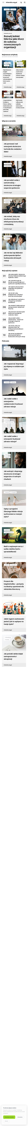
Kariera (7, 9)
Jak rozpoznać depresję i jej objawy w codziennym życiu (14, 366)
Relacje (20, 63)
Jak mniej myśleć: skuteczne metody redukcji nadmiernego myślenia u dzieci (17, 276)
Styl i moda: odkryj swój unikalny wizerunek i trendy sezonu (20, 104)
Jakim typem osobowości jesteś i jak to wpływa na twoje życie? (14, 622)
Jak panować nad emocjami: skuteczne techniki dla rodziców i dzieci (13, 148)
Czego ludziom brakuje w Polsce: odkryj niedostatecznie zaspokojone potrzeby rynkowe (7, 105)
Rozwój (7, 639)
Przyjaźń (14, 492)
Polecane (5, 341)
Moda (19, 93)
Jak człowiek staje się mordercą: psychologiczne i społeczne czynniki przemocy (17, 282)
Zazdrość (20, 65)
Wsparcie (7, 457)
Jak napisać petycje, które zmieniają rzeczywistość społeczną (16, 288)
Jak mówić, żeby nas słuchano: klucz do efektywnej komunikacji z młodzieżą (13, 220)
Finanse (7, 93)
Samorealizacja (9, 422)
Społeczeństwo (9, 95)
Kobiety (13, 9)
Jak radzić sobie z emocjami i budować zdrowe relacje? (12, 439)
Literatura (13, 564)
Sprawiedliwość (9, 532)
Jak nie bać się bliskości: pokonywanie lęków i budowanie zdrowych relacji (13, 257)
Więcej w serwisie (9, 121)
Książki (7, 65)
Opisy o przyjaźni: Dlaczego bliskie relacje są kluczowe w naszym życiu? (13, 513)
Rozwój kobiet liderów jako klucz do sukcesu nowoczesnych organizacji (14, 42)
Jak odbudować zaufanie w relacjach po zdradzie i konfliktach (16, 301)
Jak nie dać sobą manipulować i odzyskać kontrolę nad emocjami (15, 294)
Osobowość (8, 602)
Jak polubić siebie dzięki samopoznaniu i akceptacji (13, 656)
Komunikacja (8, 200)
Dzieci (6, 127)
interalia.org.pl (11, 2)
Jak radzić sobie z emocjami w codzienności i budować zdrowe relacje (13, 403)
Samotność (8, 166)
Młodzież (7, 202)
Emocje (7, 382)
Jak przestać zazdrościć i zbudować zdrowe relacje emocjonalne (20, 73)
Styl (19, 95)
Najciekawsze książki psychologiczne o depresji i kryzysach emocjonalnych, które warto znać (7, 76)
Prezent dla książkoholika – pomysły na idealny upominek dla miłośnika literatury (14, 585)
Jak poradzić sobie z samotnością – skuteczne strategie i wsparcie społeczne (12, 184)
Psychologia (8, 129)
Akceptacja (8, 637)
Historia (7, 530)
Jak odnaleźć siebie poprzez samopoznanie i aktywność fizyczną (16, 307)
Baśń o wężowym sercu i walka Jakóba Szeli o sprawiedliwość (13, 549)
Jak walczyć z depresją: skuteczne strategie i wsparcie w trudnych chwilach (13, 475)
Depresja (7, 63)
